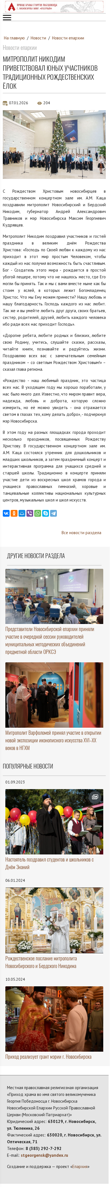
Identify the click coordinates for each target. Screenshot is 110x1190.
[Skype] (45, 513)
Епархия (79, 1166)
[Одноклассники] (14, 513)
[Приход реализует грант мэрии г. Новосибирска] (54, 1019)
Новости (38, 38)
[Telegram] (53, 513)
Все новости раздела (81, 532)
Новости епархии (68, 38)
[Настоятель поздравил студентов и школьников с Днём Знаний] (54, 821)
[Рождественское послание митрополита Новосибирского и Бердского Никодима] (54, 920)
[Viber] (29, 513)
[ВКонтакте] (6, 513)
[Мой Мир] (22, 513)
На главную (14, 38)
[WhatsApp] (37, 513)
